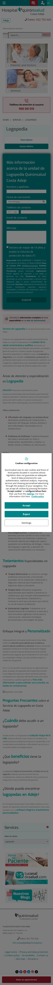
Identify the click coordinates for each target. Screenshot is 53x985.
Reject (26, 514)
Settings (26, 522)
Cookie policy (37, 496)
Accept (26, 505)
